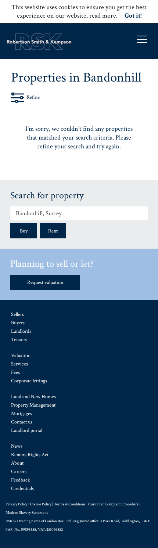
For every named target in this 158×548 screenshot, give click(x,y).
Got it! (133, 15)
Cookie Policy (40, 504)
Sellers (17, 314)
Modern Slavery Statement (27, 512)
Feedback (20, 480)
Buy (24, 231)
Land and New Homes (33, 396)
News (16, 446)
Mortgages (21, 413)
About (17, 463)
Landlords (21, 331)
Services (19, 364)
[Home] (39, 41)
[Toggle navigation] (142, 39)
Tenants (19, 339)
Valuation (20, 355)
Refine (33, 97)
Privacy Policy (17, 504)
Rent (53, 231)
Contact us (21, 422)
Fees (15, 372)
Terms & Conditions (70, 504)
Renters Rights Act (30, 454)
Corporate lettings (29, 381)
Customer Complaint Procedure (113, 504)
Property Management (33, 405)
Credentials (22, 488)
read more (102, 15)
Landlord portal (26, 430)
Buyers (18, 323)
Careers (18, 471)
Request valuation (45, 282)
